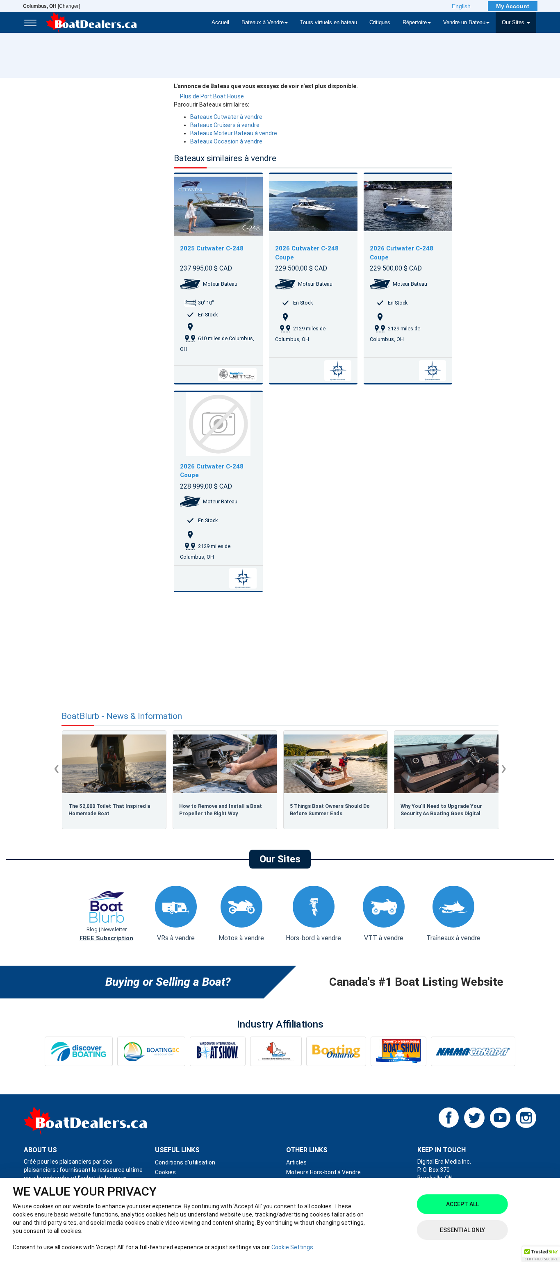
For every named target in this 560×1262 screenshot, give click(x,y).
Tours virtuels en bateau (328, 22)
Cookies (165, 1172)
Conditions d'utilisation (185, 1162)
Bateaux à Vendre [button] (262, 22)
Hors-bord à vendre (313, 938)
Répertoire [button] (415, 22)
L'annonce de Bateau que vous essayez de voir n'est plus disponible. (266, 86)
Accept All (462, 1204)
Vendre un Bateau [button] (464, 22)
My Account (512, 6)
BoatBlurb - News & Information (121, 716)
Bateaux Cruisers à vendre (225, 125)
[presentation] (56, 767)
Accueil (220, 22)
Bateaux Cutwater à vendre (226, 117)
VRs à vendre (176, 938)
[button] (541, 1254)
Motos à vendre (241, 938)
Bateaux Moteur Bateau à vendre (233, 133)
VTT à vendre (383, 938)
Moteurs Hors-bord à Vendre (323, 1172)
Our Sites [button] (514, 22)
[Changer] (51, 6)
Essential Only (462, 1230)
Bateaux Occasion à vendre (226, 141)
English (461, 6)
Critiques (379, 22)
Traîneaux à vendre (453, 938)
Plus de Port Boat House (212, 96)
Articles (296, 1162)
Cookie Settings (292, 1247)
